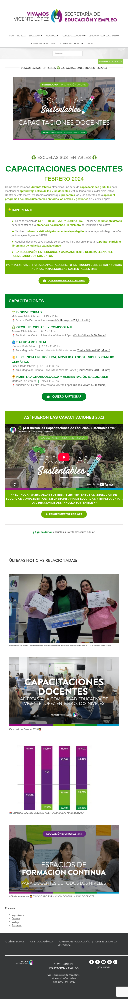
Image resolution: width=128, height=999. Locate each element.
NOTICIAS (21, 35)
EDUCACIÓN (35, 35)
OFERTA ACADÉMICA (41, 941)
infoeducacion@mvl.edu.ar (64, 978)
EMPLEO (90, 43)
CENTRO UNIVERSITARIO (71, 43)
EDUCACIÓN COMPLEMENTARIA (103, 35)
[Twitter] (97, 962)
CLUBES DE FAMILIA (106, 941)
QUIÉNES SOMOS (15, 941)
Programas (17, 925)
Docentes (16, 918)
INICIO (11, 35)
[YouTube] (103, 962)
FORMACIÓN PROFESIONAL (43, 43)
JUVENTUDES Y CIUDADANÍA (74, 941)
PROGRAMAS (51, 35)
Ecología (15, 921)
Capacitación (18, 914)
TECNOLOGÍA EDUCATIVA (73, 35)
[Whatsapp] (115, 962)
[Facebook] (91, 962)
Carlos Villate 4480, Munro (90, 385)
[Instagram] (109, 962)
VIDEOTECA (64, 945)
